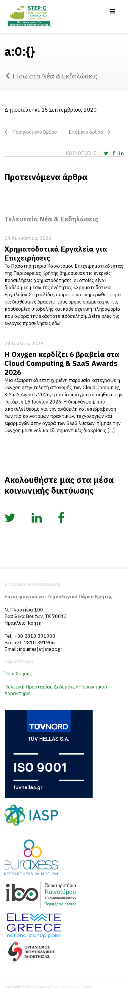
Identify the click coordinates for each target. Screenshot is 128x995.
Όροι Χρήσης (18, 674)
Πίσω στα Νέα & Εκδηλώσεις (55, 76)
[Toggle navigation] (112, 11)
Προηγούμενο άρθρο (34, 132)
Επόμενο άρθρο (86, 132)
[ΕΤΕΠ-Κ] (29, 16)
